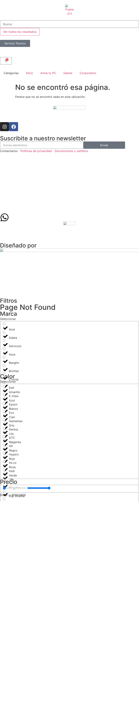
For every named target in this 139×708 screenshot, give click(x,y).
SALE (29, 73)
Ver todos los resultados (20, 32)
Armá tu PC (48, 73)
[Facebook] (13, 126)
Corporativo (88, 73)
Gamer (67, 73)
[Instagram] (4, 126)
